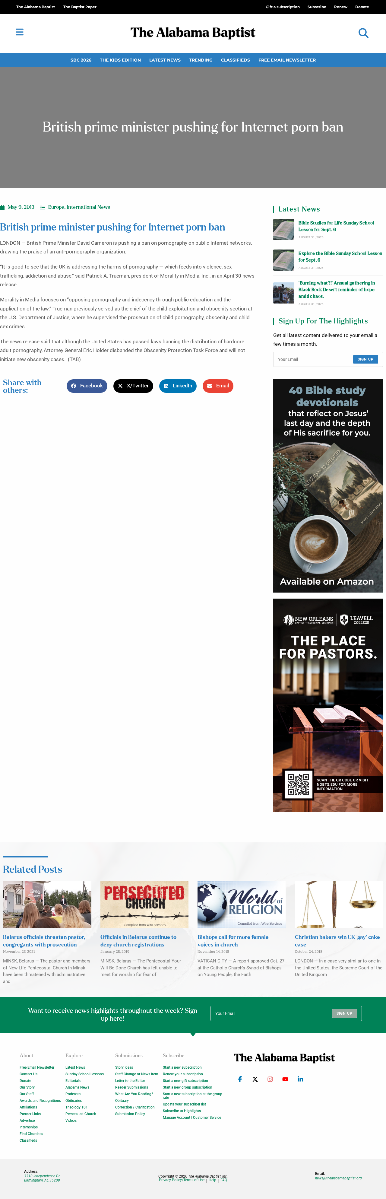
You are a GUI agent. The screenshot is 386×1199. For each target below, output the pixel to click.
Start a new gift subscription (185, 1081)
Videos (71, 1120)
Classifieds (235, 60)
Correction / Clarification (135, 1107)
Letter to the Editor (130, 1081)
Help (212, 1180)
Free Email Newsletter (287, 60)
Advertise (27, 1120)
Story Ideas (124, 1067)
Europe (56, 207)
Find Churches (31, 1134)
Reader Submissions (131, 1087)
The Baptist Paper (79, 7)
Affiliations (28, 1107)
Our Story (27, 1087)
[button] (364, 33)
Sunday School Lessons (84, 1074)
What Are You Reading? (134, 1094)
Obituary (122, 1101)
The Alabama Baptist (35, 7)
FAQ (223, 1180)
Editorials (73, 1081)
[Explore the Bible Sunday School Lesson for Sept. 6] (283, 260)
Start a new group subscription (187, 1087)
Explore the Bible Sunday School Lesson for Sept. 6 (340, 256)
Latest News (165, 60)
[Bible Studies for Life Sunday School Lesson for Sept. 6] (283, 229)
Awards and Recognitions (40, 1101)
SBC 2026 (81, 60)
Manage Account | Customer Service (192, 1117)
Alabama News (77, 1087)
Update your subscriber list (184, 1104)
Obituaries (73, 1101)
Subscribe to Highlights (182, 1111)
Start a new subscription (182, 1067)
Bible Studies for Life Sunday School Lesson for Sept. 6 (336, 226)
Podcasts (73, 1094)
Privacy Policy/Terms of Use (181, 1180)
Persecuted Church (80, 1114)
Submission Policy (130, 1114)
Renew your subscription (183, 1074)
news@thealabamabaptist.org (338, 1178)
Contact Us (28, 1074)
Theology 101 (76, 1107)
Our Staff (27, 1094)
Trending (201, 60)
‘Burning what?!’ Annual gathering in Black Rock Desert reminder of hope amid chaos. (337, 290)
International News (88, 207)
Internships (29, 1127)
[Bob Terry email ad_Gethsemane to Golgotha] (328, 486)
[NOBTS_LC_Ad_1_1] (328, 705)
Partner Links (30, 1114)
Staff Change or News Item (136, 1074)
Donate (25, 1081)
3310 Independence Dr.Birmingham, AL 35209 (42, 1178)
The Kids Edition (120, 60)
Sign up (366, 359)
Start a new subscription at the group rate (192, 1096)
